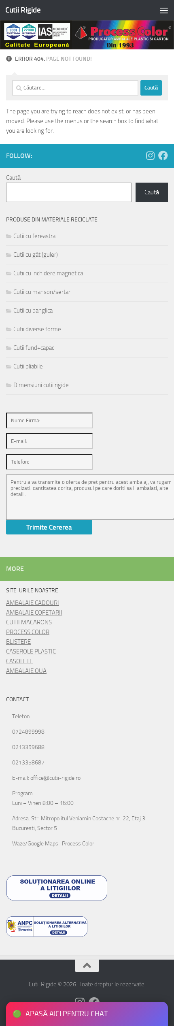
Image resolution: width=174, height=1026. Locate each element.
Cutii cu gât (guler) (35, 254)
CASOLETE (19, 661)
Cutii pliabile (28, 366)
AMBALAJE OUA (26, 671)
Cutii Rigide (22, 10)
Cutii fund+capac (33, 347)
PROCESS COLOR (27, 632)
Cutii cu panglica (33, 310)
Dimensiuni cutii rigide (41, 385)
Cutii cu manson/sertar (41, 292)
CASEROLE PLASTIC (31, 651)
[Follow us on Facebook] (163, 155)
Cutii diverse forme (37, 329)
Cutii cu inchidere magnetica (48, 273)
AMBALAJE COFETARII (34, 612)
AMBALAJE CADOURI (32, 603)
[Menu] (164, 10)
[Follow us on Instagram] (150, 155)
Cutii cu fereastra (34, 236)
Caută (13, 177)
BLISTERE (18, 641)
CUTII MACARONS (29, 622)
